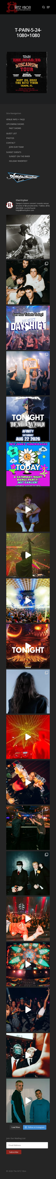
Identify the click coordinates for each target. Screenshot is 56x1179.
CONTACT (10, 142)
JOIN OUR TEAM (16, 147)
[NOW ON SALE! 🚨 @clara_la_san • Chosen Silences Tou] (28, 691)
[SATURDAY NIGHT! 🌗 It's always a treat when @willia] (28, 964)
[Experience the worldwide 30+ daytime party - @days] (28, 328)
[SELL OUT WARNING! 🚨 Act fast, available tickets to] (28, 828)
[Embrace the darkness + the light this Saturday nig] (28, 737)
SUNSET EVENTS (13, 152)
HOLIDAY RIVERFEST (18, 161)
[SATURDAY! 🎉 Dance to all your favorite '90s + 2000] (28, 1010)
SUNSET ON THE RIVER (19, 156)
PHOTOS (10, 138)
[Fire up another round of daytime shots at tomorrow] (28, 600)
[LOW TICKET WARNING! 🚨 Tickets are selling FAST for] (28, 1055)
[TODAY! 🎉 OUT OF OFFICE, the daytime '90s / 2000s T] (28, 464)
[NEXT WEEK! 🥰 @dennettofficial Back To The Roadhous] (28, 510)
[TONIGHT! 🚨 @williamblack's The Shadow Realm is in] (28, 419)
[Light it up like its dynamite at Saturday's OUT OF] (28, 782)
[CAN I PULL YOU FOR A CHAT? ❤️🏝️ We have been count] (28, 373)
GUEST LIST (11, 133)
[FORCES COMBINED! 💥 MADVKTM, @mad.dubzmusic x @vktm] (28, 873)
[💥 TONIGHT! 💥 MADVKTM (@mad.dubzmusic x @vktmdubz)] (28, 646)
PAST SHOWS (15, 128)
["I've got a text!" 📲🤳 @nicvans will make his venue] (28, 919)
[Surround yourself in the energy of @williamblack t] (28, 555)
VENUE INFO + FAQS (15, 119)
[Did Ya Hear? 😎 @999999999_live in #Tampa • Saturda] (28, 1101)
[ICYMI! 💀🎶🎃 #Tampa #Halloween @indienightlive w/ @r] (28, 282)
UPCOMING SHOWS (15, 124)
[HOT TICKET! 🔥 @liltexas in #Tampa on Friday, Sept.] (28, 237)
